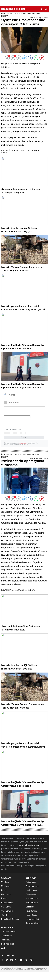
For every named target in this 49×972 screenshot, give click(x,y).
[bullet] (16, 433)
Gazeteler (30, 907)
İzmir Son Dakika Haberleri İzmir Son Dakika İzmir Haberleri (20, 14)
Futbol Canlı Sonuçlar (10, 919)
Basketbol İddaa (32, 886)
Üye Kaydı (5, 886)
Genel (3, 16)
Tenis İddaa (5, 940)
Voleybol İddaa (32, 898)
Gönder (24, 437)
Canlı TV (4, 915)
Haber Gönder (32, 915)
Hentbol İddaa (31, 890)
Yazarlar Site (6, 936)
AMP (3, 948)
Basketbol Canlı (7, 944)
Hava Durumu (31, 911)
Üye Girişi (5, 882)
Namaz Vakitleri (32, 919)
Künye (4, 890)
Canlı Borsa (6, 907)
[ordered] (14, 433)
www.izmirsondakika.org (28, 845)
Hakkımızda (6, 894)
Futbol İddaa (31, 882)
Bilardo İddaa (31, 894)
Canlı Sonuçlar (7, 911)
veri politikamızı (29, 969)
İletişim (4, 898)
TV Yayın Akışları (33, 923)
